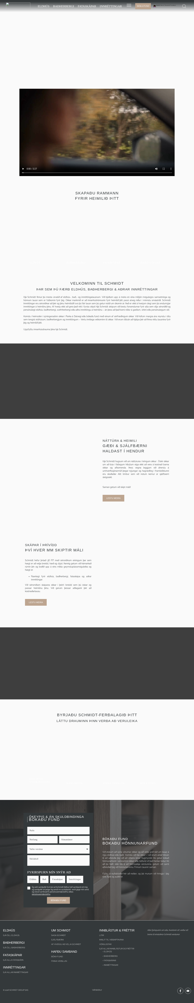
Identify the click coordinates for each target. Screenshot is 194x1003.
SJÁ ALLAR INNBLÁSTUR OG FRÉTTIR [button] (116, 948)
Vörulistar (105, 944)
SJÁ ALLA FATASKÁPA (13, 960)
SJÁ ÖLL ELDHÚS (11, 935)
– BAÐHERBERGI (109, 956)
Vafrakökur (97, 990)
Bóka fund (57, 956)
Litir (101, 935)
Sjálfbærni (57, 940)
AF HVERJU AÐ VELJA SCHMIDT (66, 944)
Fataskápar (57, 879)
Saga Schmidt (58, 935)
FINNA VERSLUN (59, 961)
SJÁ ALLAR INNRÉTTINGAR (15, 972)
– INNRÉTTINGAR (110, 965)
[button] (184, 6)
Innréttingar (75, 879)
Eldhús (33, 879)
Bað (44, 879)
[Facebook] (180, 991)
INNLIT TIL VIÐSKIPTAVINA (111, 940)
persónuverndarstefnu (41, 894)
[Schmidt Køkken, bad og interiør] (18, 5)
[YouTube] (188, 991)
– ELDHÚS (107, 951)
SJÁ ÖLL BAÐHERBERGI (14, 947)
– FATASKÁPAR (109, 960)
